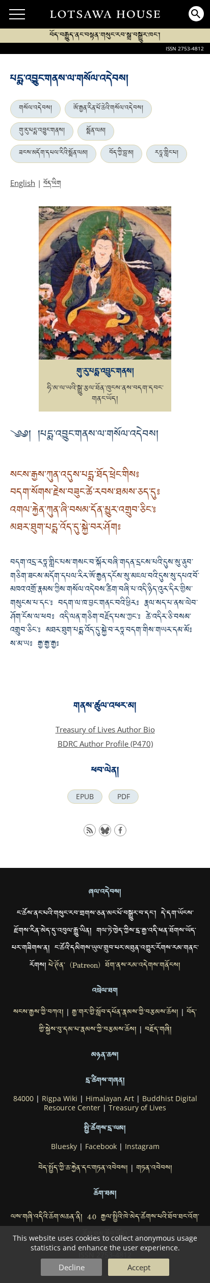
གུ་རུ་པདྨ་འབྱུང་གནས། (42, 131)
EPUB (85, 796)
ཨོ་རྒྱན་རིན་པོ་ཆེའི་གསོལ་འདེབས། (108, 109)
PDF (123, 796)
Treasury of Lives (137, 1107)
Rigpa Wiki (59, 1098)
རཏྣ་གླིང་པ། (166, 153)
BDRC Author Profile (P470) (105, 744)
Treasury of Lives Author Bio (105, 729)
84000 (23, 1098)
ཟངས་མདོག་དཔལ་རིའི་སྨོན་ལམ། (53, 153)
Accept (138, 1267)
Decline (72, 1267)
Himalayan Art (110, 1098)
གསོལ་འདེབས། (35, 109)
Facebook (101, 1146)
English (22, 183)
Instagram (142, 1146)
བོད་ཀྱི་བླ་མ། (121, 153)
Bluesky (64, 1146)
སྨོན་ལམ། (96, 131)
